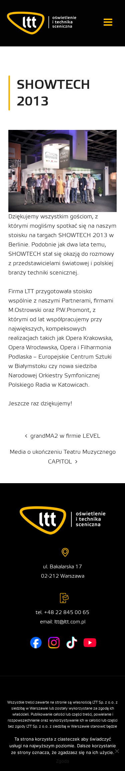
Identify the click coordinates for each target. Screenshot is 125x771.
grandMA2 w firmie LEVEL (65, 436)
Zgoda (62, 761)
